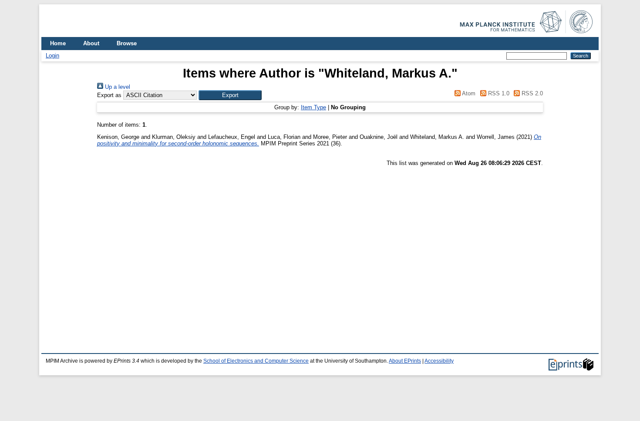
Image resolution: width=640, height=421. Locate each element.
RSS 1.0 (497, 93)
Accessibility (439, 361)
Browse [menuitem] (127, 43)
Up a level (116, 87)
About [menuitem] (91, 43)
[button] (230, 95)
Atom (468, 93)
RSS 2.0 (531, 93)
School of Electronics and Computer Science (256, 361)
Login (52, 55)
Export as (109, 95)
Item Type (313, 107)
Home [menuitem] (58, 43)
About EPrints (405, 361)
